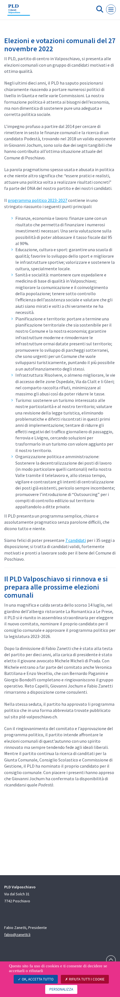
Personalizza (61, 989)
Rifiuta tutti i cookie (86, 979)
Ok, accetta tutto (37, 979)
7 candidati (75, 540)
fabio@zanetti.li (17, 934)
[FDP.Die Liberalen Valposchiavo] (18, 12)
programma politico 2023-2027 (37, 200)
